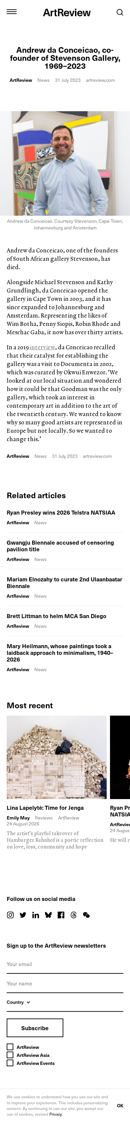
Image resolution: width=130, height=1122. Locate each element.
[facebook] (61, 915)
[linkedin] (35, 915)
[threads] (73, 915)
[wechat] (86, 915)
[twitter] (23, 915)
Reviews (44, 817)
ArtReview (21, 79)
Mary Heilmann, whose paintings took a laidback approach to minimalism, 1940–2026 (60, 652)
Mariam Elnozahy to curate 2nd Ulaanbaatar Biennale (64, 582)
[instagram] (10, 915)
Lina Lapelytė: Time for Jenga (45, 807)
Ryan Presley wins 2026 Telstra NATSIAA (61, 512)
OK (120, 1105)
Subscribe (35, 1027)
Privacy (55, 1114)
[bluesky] (48, 915)
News (43, 79)
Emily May (18, 818)
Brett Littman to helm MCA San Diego (56, 615)
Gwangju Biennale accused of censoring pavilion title (60, 545)
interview (42, 347)
